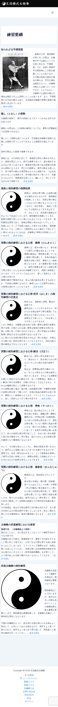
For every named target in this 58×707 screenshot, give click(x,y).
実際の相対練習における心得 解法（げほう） (25, 351)
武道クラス (29, 685)
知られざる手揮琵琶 (12, 49)
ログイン (29, 701)
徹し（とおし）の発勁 (13, 113)
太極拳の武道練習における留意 (18, 524)
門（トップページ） (29, 678)
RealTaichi (29, 695)
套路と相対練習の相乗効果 (15, 188)
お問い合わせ (29, 691)
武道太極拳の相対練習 (13, 565)
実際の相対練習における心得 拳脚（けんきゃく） (29, 242)
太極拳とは (29, 688)
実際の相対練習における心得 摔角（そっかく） (27, 405)
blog (29, 698)
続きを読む (8, 106)
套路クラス (29, 681)
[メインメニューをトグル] (52, 12)
